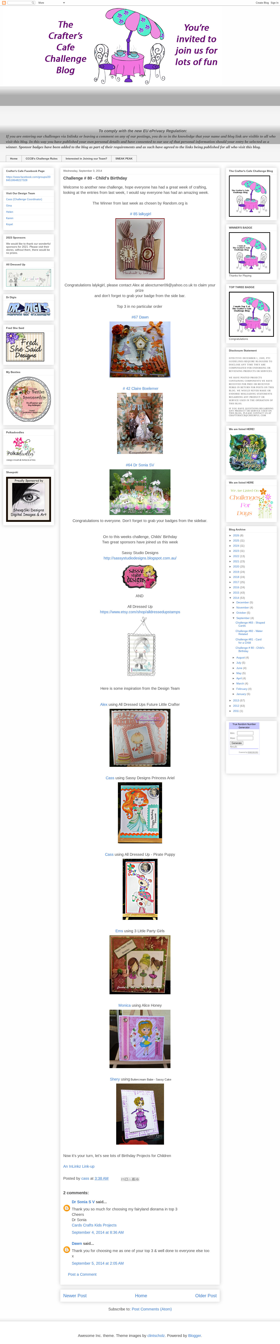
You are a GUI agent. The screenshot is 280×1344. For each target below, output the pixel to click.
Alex (103, 704)
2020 (236, 566)
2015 (236, 592)
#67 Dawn (140, 317)
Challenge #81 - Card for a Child (249, 641)
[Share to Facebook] (134, 1179)
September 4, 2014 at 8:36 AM (98, 1232)
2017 (236, 582)
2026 (236, 535)
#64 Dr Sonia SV (140, 465)
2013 (236, 700)
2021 (236, 561)
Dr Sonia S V (83, 1202)
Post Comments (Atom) (152, 1309)
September (243, 618)
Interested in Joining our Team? (86, 158)
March (240, 683)
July (239, 662)
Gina (9, 205)
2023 (236, 550)
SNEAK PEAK (124, 158)
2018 (236, 577)
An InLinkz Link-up (78, 1166)
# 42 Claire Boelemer (140, 388)
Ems (119, 931)
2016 (236, 587)
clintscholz (156, 1336)
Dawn (77, 1243)
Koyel (9, 224)
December (243, 602)
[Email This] (123, 1179)
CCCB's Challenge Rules (42, 158)
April (239, 678)
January (241, 693)
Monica (124, 1005)
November (243, 607)
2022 (236, 556)
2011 (236, 710)
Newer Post (75, 1295)
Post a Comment (82, 1274)
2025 (236, 540)
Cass (110, 778)
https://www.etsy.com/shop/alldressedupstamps (140, 612)
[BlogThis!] (126, 1179)
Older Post (206, 1295)
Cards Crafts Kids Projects (94, 1225)
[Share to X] (130, 1179)
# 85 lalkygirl (140, 214)
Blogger (194, 1336)
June (239, 668)
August (241, 657)
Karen (9, 218)
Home (14, 158)
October (241, 612)
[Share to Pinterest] (137, 1179)
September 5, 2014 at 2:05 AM (98, 1263)
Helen (9, 211)
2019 (236, 571)
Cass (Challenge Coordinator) (24, 199)
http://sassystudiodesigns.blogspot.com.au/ (140, 558)
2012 (236, 705)
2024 (236, 545)
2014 (236, 597)
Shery (115, 1079)
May (239, 673)
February (242, 688)
